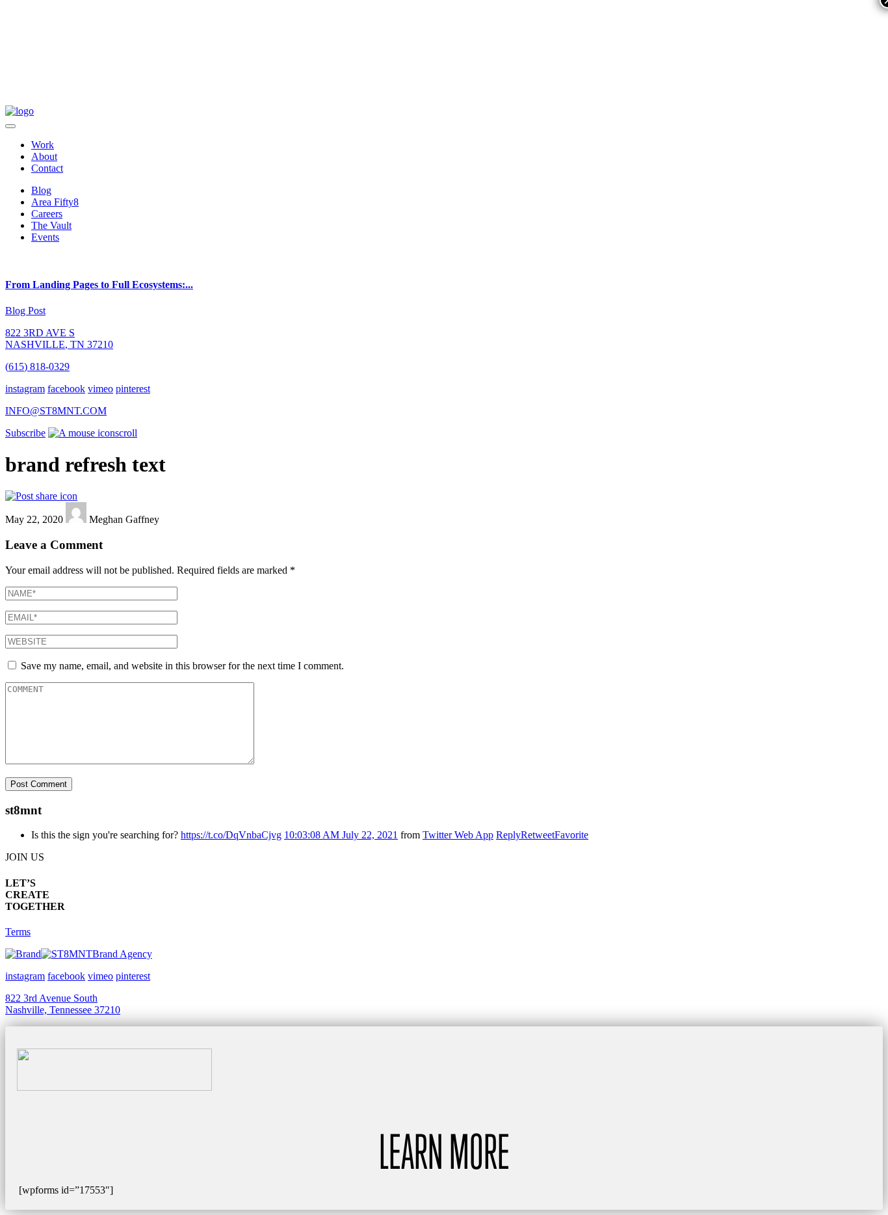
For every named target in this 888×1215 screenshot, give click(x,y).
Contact (47, 168)
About (44, 156)
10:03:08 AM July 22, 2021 (341, 834)
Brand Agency (122, 953)
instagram (25, 388)
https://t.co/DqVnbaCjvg (231, 834)
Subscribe (25, 432)
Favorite (571, 834)
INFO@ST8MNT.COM (56, 410)
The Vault (51, 225)
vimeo (100, 388)
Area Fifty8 (55, 201)
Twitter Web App (458, 834)
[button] (10, 126)
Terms (18, 931)
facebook (66, 388)
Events (45, 237)
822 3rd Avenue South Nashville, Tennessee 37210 (62, 1004)
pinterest (133, 388)
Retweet (538, 834)
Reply (508, 834)
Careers (46, 213)
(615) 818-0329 (37, 366)
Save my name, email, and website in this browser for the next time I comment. (182, 665)
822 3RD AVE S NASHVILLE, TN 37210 (59, 338)
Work (42, 144)
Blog (41, 190)
